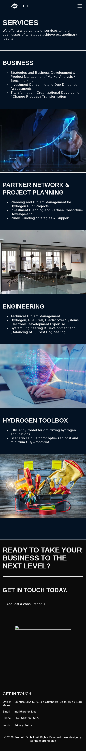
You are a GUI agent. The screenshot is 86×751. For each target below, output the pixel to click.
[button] (80, 6)
